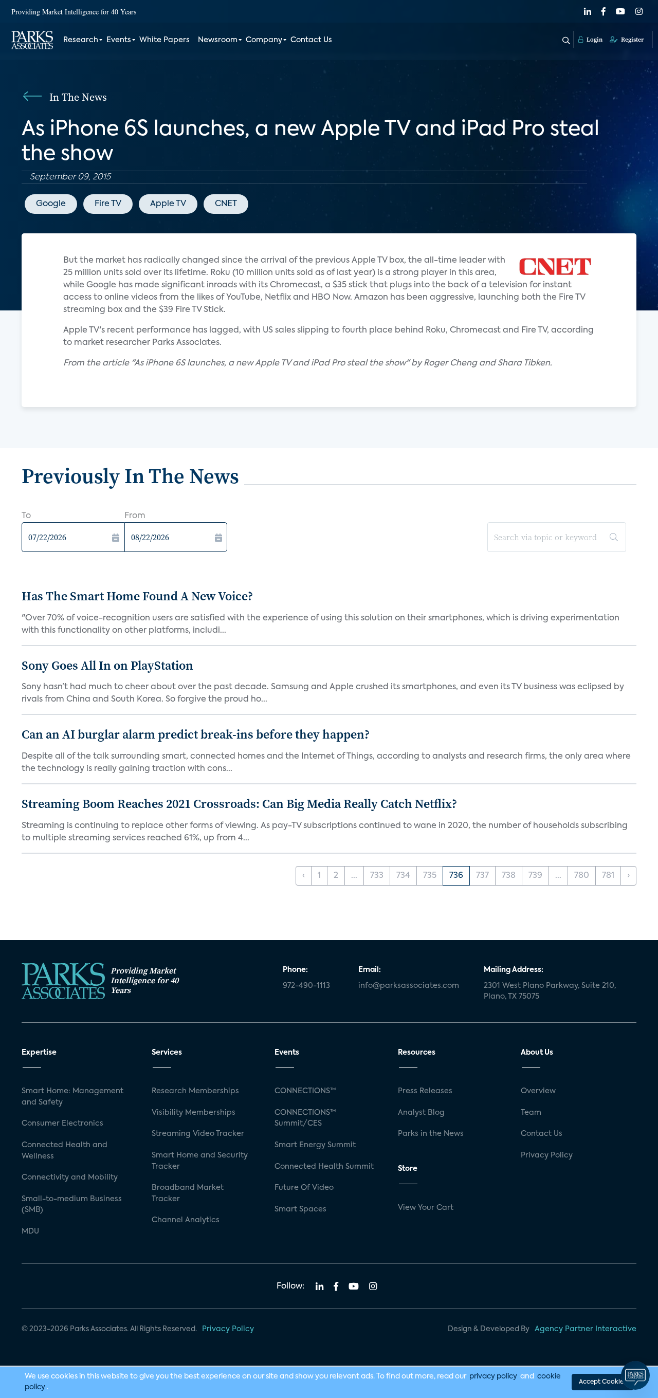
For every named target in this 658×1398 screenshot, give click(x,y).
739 (535, 876)
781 (608, 876)
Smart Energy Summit (315, 1145)
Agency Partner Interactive (585, 1329)
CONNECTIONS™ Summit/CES (305, 1118)
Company (264, 40)
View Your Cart (425, 1207)
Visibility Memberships (193, 1112)
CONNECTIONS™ (305, 1091)
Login (593, 39)
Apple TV (168, 204)
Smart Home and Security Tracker (200, 1161)
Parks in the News (431, 1133)
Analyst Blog (421, 1112)
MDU (30, 1231)
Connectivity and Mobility (70, 1177)
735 (429, 876)
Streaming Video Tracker (198, 1133)
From (134, 516)
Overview (538, 1091)
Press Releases (425, 1091)
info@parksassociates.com (408, 985)
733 (376, 876)
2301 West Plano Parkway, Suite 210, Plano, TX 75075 (550, 991)
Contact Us (311, 40)
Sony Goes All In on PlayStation (107, 665)
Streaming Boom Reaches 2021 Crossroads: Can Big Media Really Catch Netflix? (239, 803)
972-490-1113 (306, 985)
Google (51, 204)
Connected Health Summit (324, 1166)
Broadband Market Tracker (188, 1193)
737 (482, 876)
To (26, 516)
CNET (226, 204)
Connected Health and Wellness (64, 1151)
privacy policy (493, 1376)
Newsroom (217, 40)
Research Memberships (195, 1091)
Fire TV (108, 204)
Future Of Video (304, 1187)
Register (631, 39)
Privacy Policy (547, 1155)
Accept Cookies (602, 1382)
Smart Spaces (300, 1209)
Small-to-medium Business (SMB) (72, 1204)
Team (531, 1112)
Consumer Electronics (62, 1123)
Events (118, 40)
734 (403, 876)
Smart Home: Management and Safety (72, 1097)
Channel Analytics (186, 1220)
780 (581, 876)
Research (80, 40)
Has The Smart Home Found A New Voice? (137, 595)
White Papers (164, 40)
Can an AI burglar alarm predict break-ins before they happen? (196, 734)
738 (509, 876)
